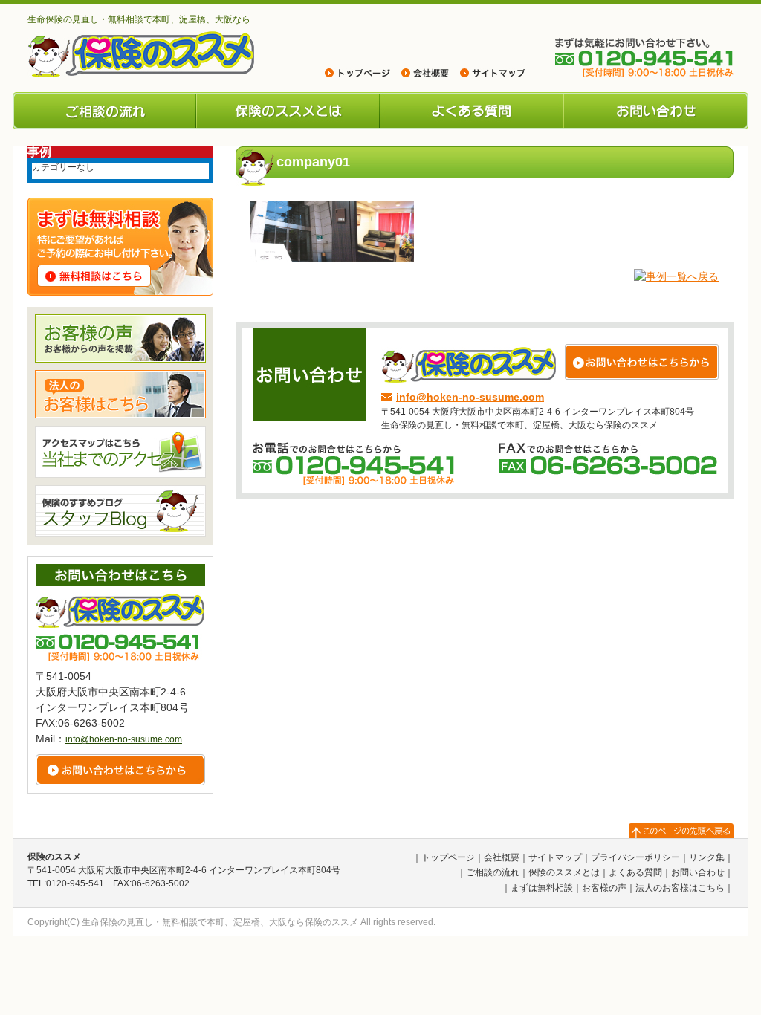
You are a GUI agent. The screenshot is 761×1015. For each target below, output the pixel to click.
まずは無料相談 (542, 888)
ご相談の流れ (104, 110)
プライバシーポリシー (635, 857)
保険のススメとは (288, 110)
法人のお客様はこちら (680, 888)
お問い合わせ (655, 110)
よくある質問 (471, 110)
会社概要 (501, 857)
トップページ (448, 857)
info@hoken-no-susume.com (470, 397)
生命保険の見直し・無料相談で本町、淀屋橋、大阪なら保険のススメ (220, 922)
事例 (39, 152)
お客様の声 (604, 888)
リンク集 (707, 857)
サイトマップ (555, 857)
